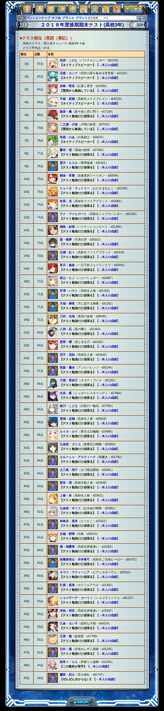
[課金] (51, 13)
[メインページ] (40, 13)
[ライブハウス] (95, 13)
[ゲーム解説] (133, 13)
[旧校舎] (117, 13)
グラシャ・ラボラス (60, 17)
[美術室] (73, 13)
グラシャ (40, 17)
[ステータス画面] (27, 13)
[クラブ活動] (106, 13)
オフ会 (27, 17)
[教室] (62, 13)
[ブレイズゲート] (84, 13)
